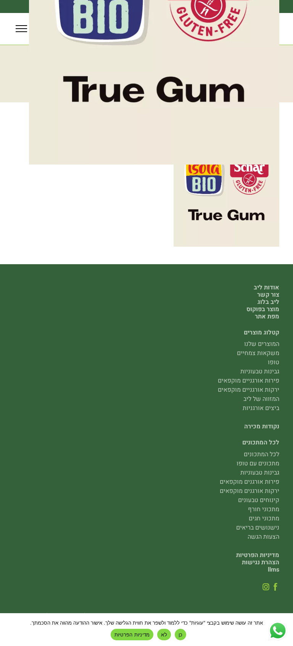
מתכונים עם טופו (258, 463)
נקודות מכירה (261, 426)
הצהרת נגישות (260, 562)
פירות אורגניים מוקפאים (248, 380)
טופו (273, 362)
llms (273, 570)
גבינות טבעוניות (259, 371)
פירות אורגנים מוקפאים (249, 481)
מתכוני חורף (263, 509)
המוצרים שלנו (261, 344)
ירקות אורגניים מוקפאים (248, 389)
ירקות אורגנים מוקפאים (249, 491)
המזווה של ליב (261, 399)
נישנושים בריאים (257, 527)
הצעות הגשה (263, 536)
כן (181, 634)
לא (164, 634)
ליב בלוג (268, 302)
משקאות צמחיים (258, 353)
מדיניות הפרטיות (257, 555)
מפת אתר (267, 316)
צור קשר (268, 295)
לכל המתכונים (261, 454)
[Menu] (21, 29)
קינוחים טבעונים (258, 500)
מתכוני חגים (264, 518)
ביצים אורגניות (261, 408)
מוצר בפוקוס (262, 309)
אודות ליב (266, 287)
